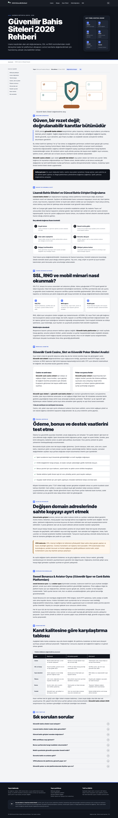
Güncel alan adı (13, 86)
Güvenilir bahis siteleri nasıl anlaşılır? (46, 724)
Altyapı (58, 3)
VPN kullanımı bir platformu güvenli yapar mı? (49, 761)
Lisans (51, 3)
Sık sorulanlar (13, 94)
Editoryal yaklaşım (14, 72)
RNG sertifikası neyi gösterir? (43, 740)
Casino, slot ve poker (15, 80)
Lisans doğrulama (14, 75)
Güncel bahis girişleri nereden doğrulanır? (48, 734)
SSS (83, 3)
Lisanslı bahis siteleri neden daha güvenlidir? (49, 729)
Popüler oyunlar (14, 88)
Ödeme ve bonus (14, 83)
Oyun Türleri (65, 3)
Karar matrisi (13, 91)
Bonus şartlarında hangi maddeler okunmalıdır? (50, 745)
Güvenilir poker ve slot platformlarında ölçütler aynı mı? (53, 766)
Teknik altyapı (13, 78)
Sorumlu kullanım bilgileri (57, 794)
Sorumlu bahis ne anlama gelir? (44, 755)
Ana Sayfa (10, 62)
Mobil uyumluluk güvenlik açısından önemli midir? (51, 750)
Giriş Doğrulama (75, 3)
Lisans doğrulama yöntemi (57, 792)
